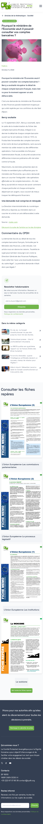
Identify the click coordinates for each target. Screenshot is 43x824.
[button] (40, 6)
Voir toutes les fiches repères (21, 690)
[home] (16, 6)
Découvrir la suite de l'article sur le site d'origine (21, 227)
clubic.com (13, 222)
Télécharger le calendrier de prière (21, 728)
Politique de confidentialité (13, 314)
